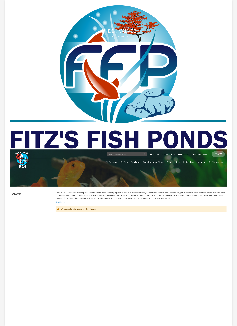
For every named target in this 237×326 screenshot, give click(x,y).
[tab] (30, 193)
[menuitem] (111, 162)
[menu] (120, 162)
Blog (166, 154)
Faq (173, 154)
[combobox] (127, 154)
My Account (184, 154)
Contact (155, 154)
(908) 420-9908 (200, 154)
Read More (60, 202)
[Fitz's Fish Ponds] (22, 160)
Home (111, 36)
